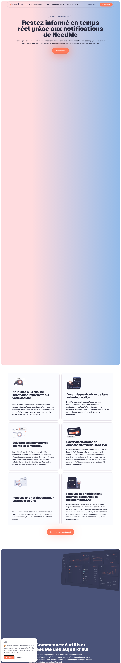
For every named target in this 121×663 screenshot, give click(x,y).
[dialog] (60, 331)
